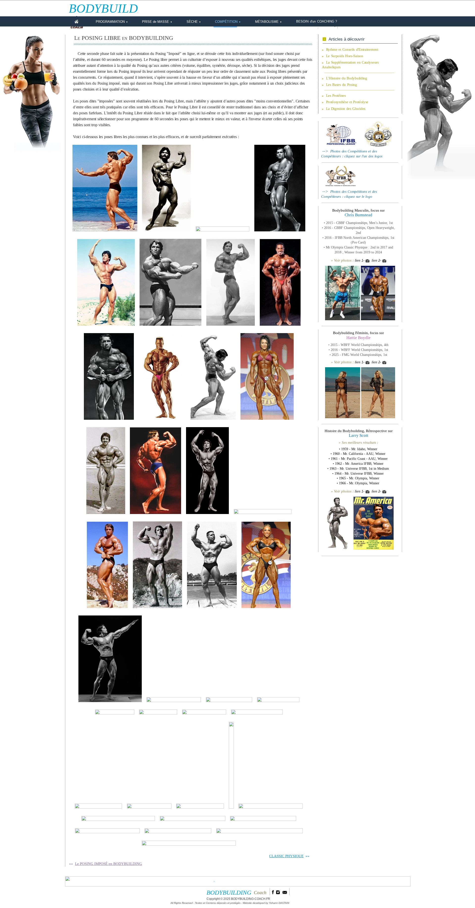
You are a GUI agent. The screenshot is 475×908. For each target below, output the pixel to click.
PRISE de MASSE (157, 22)
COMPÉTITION (228, 22)
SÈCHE (194, 22)
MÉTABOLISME (268, 22)
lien (357, 260)
